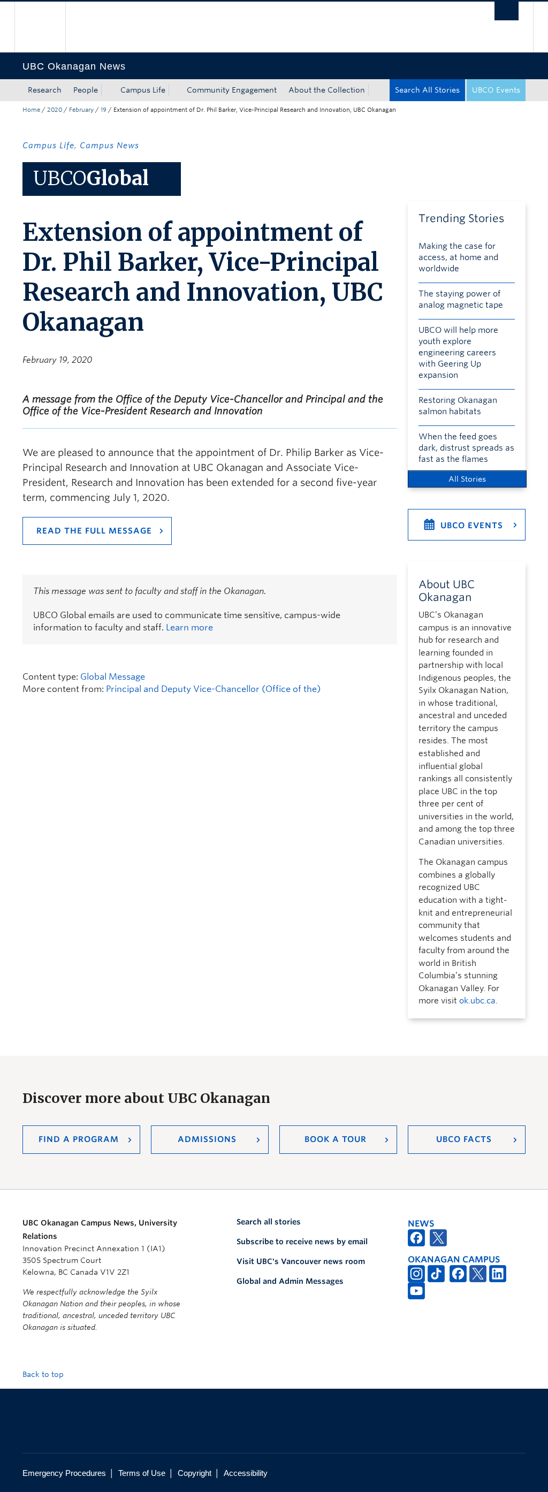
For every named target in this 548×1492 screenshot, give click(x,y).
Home (31, 109)
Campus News (109, 145)
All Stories (467, 479)
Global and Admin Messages (290, 1281)
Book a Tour (336, 1139)
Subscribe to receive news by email (302, 1241)
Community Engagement (232, 90)
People (85, 90)
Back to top (44, 1374)
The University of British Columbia (47, 27)
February (81, 109)
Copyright (194, 1473)
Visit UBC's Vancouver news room (301, 1261)
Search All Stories (427, 90)
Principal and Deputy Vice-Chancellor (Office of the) (213, 689)
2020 (54, 109)
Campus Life (142, 90)
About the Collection (326, 90)
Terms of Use (141, 1473)
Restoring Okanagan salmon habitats (457, 405)
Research (45, 90)
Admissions (207, 1139)
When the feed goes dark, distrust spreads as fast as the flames (466, 448)
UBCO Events (496, 90)
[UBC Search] (506, 11)
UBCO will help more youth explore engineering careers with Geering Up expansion (458, 352)
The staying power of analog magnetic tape (460, 299)
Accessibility (246, 1473)
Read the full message (94, 531)
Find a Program (79, 1139)
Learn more (189, 627)
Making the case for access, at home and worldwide (458, 257)
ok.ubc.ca (477, 1001)
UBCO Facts (464, 1139)
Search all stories (269, 1221)
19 (103, 109)
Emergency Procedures (64, 1473)
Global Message (112, 677)
